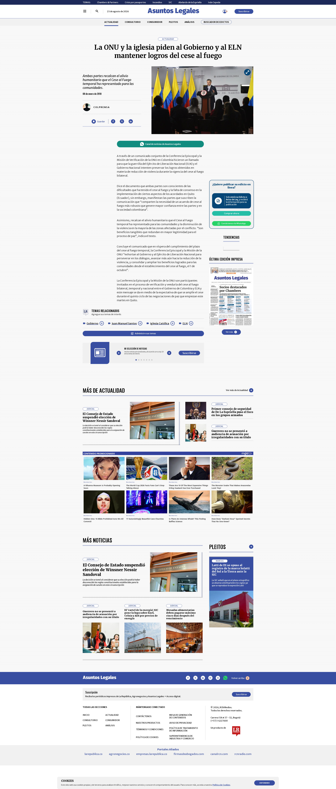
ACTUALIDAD (111, 22)
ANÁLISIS (189, 22)
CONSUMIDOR (154, 22)
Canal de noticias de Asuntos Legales (163, 144)
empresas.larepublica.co (151, 754)
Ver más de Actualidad (237, 390)
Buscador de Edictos (216, 22)
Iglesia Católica (159, 323)
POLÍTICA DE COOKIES (147, 737)
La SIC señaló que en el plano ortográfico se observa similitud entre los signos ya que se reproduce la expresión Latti (230, 583)
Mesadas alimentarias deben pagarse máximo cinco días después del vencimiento (181, 614)
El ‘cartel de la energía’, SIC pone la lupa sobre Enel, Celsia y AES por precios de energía (141, 614)
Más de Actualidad (104, 390)
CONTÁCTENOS (143, 716)
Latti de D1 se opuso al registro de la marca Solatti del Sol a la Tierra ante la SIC (231, 570)
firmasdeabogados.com (189, 754)
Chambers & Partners (107, 2)
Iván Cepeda (214, 2)
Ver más (229, 332)
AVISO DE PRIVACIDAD (180, 723)
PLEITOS (173, 22)
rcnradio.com (242, 754)
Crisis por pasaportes (135, 2)
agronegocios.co (119, 754)
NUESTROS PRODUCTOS (148, 723)
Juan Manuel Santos (124, 323)
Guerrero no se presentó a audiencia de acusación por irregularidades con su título (231, 434)
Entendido (264, 783)
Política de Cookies (221, 785)
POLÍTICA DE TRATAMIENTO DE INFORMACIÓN (183, 729)
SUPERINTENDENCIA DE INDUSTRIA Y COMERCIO (181, 737)
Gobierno (92, 323)
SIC (170, 2)
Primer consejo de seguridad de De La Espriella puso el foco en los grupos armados (232, 412)
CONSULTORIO (133, 22)
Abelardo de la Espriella (189, 2)
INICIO (86, 715)
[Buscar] (97, 11)
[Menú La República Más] (85, 11)
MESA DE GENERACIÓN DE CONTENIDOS (180, 716)
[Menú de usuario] (225, 11)
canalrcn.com (219, 754)
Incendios (157, 2)
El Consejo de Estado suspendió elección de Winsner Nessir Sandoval (101, 417)
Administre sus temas (145, 333)
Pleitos (217, 547)
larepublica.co (93, 754)
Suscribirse (243, 11)
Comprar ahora (231, 213)
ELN (185, 323)
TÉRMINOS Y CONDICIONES (149, 729)
